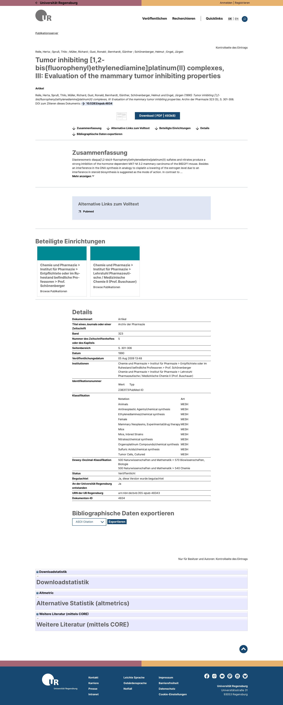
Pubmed (88, 211)
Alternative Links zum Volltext (130, 128)
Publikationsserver (46, 33)
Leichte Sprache (134, 677)
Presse (92, 688)
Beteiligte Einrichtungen (175, 128)
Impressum (166, 677)
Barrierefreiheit (168, 683)
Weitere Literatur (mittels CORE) (63, 614)
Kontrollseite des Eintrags (232, 47)
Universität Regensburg (59, 3)
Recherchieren (183, 18)
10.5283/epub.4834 (99, 103)
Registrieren (242, 2)
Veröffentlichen (154, 18)
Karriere (93, 683)
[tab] (141, 582)
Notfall (128, 688)
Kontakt (93, 677)
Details (204, 128)
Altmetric (46, 593)
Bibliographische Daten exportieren (99, 134)
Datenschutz (167, 688)
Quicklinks (214, 18)
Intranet (93, 694)
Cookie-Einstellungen (173, 694)
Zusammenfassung (89, 128)
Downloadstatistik (52, 572)
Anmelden (226, 2)
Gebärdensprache (135, 683)
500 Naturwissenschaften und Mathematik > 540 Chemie (154, 468)
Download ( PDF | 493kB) (157, 115)
